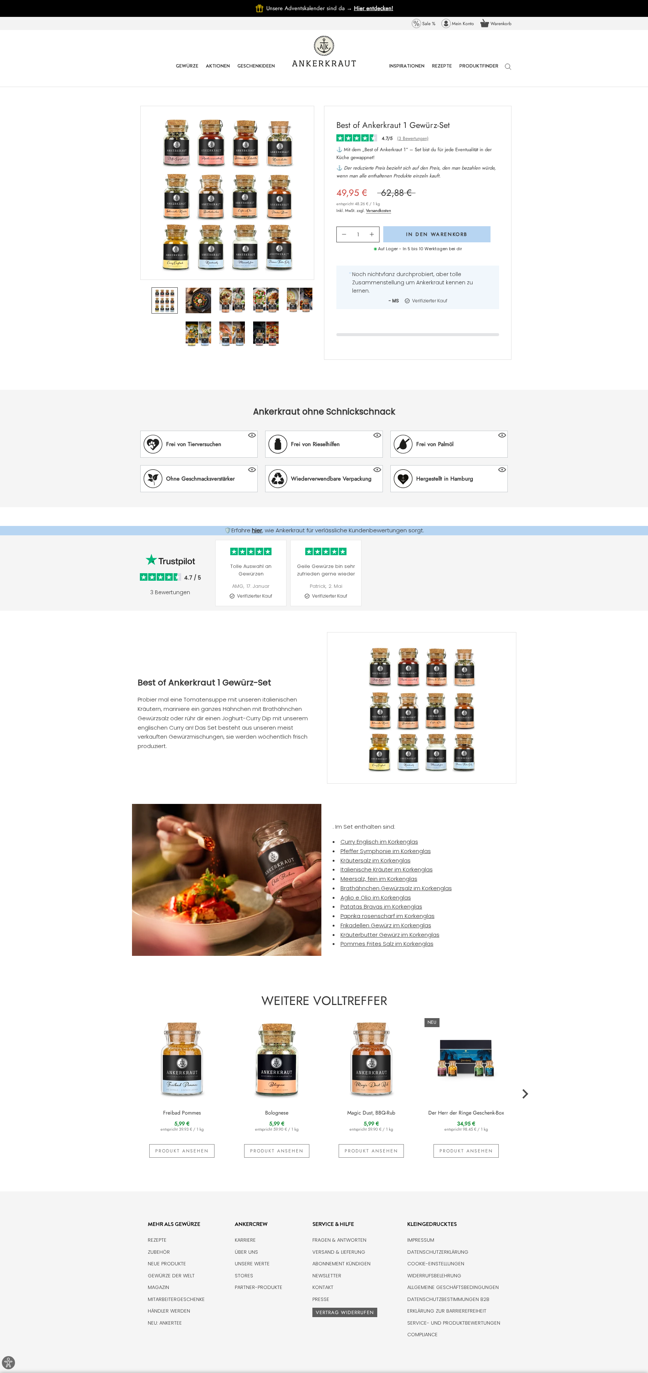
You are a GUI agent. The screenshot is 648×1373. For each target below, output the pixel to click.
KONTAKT (322, 1287)
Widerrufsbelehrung (434, 1275)
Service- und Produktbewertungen (453, 1322)
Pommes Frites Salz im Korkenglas (387, 944)
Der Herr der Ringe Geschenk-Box (466, 1112)
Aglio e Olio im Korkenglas (375, 897)
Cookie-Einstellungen (435, 1263)
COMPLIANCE (422, 1334)
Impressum (420, 1240)
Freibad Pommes (182, 1112)
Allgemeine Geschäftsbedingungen (453, 1287)
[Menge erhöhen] (371, 234)
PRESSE (320, 1299)
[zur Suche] (508, 70)
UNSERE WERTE (252, 1263)
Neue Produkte (167, 1263)
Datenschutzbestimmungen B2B (448, 1299)
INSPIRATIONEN (406, 71)
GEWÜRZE (187, 71)
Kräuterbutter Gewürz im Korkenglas (390, 935)
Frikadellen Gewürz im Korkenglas (385, 925)
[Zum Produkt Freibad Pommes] (182, 1058)
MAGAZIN (158, 1287)
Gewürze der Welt (171, 1275)
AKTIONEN (218, 71)
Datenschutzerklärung (437, 1252)
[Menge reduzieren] (344, 234)
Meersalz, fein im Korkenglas (378, 879)
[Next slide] (515, 578)
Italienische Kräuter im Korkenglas (386, 869)
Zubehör (159, 1252)
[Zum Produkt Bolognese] (276, 1058)
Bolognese (276, 1112)
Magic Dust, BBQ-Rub (371, 1112)
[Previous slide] (211, 578)
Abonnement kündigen (341, 1263)
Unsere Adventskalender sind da (310, 8)
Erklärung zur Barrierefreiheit (446, 1310)
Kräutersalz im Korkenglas (375, 860)
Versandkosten (378, 210)
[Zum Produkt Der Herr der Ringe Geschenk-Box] (466, 1058)
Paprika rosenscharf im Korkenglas (387, 916)
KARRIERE (245, 1240)
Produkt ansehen (181, 1151)
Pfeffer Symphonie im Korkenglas (385, 851)
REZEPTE (442, 71)
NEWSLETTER (326, 1275)
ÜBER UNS (246, 1252)
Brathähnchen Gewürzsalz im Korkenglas (396, 888)
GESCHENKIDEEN (256, 71)
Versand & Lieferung (338, 1252)
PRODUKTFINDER (478, 71)
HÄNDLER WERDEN (169, 1310)
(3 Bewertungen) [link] (413, 138)
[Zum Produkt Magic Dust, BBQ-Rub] (371, 1058)
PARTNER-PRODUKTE (258, 1287)
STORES (244, 1275)
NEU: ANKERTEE (165, 1322)
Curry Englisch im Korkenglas (379, 842)
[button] (199, 444)
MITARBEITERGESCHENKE (176, 1299)
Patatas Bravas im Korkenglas (381, 906)
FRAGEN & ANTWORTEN (339, 1240)
